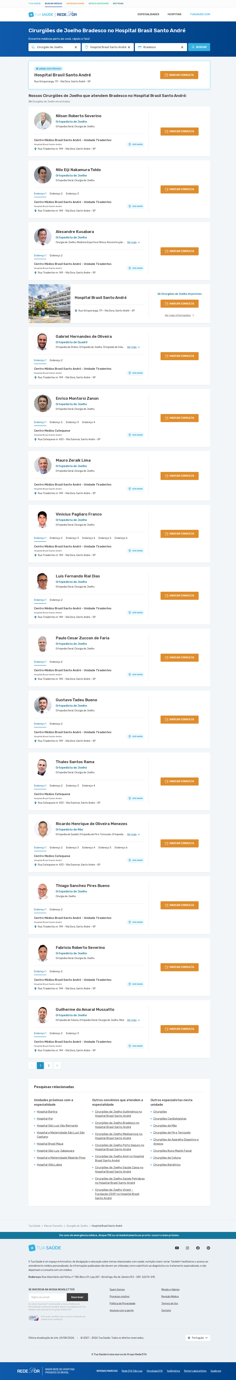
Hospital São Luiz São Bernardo (57, 1125)
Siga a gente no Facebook (198, 1248)
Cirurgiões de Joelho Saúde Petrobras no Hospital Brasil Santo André (120, 1181)
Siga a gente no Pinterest (208, 1248)
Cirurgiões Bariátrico (166, 1164)
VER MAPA (137, 144)
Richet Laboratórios (195, 1371)
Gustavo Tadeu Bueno (76, 700)
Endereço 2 (56, 193)
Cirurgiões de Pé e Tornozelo (172, 1132)
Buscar (201, 47)
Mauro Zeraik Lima (73, 460)
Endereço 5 (105, 538)
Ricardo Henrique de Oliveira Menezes (91, 823)
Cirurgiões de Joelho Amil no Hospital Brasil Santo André (119, 1158)
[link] (57, 1065)
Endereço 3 (72, 193)
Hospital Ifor (45, 1118)
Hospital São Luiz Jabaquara (55, 1150)
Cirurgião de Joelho (77, 1225)
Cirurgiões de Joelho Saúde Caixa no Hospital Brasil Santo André (119, 1169)
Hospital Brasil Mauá (50, 1143)
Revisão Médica (170, 1296)
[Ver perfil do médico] (43, 121)
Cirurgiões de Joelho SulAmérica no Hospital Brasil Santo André (118, 1114)
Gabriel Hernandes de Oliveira (84, 336)
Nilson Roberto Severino (78, 116)
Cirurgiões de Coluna (167, 1157)
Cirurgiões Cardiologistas (169, 1118)
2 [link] (49, 1065)
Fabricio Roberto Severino (80, 947)
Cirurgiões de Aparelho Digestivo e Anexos (176, 1141)
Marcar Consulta (53, 1225)
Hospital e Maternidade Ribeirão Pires (61, 1157)
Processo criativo (119, 1296)
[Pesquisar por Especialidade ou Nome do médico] (76, 47)
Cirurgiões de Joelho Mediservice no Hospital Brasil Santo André (118, 1136)
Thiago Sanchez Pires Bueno (83, 885)
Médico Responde (99, 3)
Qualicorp (216, 1371)
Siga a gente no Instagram (187, 1248)
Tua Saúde (34, 3)
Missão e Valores (170, 1289)
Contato (166, 1310)
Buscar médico (53, 3)
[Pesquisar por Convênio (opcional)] (182, 47)
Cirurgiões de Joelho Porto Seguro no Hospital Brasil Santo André (119, 1147)
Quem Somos (117, 1289)
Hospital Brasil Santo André (62, 75)
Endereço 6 (121, 538)
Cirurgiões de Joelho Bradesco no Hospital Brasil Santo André (117, 1125)
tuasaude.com (200, 14)
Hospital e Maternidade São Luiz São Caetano (61, 1134)
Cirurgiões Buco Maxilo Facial (172, 1150)
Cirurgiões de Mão (165, 1125)
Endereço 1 (40, 193)
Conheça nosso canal (177, 1248)
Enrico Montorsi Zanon (77, 398)
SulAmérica (173, 1371)
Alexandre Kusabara (75, 231)
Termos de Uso (169, 1303)
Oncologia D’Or (155, 1371)
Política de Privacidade (122, 1303)
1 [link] (40, 1065)
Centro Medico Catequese (52, 430)
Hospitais (174, 14)
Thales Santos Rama (75, 761)
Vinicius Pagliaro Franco (79, 514)
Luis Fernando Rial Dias (78, 576)
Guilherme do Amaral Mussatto (85, 1009)
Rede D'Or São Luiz (132, 1371)
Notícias (118, 3)
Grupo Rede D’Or (137, 1354)
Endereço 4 (88, 422)
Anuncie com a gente (122, 1310)
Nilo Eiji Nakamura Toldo (78, 169)
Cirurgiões (160, 1111)
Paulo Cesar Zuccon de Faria (82, 638)
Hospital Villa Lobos (49, 1164)
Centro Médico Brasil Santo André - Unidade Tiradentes (72, 140)
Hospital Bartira (47, 1111)
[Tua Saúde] (44, 1247)
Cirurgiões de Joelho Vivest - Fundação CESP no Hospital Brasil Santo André (117, 1194)
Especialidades (148, 14)
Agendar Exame (75, 3)
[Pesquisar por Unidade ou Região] (129, 47)
